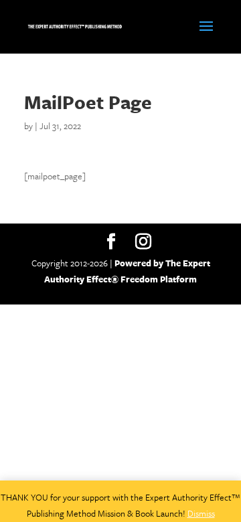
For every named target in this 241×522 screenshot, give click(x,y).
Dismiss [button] (201, 513)
